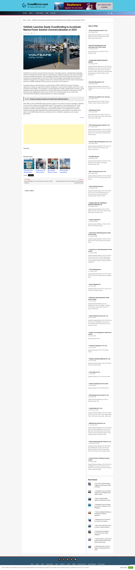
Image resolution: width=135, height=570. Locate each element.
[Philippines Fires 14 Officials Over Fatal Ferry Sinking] (91, 519)
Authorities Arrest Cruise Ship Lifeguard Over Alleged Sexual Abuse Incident (102, 492)
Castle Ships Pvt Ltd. (94, 372)
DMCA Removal (92, 564)
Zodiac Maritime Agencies (96, 186)
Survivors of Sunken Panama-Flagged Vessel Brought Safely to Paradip (102, 485)
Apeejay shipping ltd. (94, 219)
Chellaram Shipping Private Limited (98, 383)
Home (31, 564)
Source (82, 117)
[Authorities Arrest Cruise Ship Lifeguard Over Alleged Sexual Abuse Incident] (91, 491)
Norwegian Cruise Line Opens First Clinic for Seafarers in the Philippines (102, 506)
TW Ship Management (95, 269)
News (30, 13)
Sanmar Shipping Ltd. (95, 284)
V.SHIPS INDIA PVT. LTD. (95, 408)
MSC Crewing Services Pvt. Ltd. (97, 171)
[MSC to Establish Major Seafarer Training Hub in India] (91, 498)
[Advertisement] (53, 134)
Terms (74, 564)
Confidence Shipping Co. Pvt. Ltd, (98, 345)
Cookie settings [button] (123, 567)
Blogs (25, 13)
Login (68, 564)
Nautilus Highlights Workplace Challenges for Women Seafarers (102, 513)
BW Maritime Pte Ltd (94, 110)
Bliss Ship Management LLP (96, 82)
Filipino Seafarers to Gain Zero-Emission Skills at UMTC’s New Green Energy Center (103, 540)
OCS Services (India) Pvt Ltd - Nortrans (99, 97)
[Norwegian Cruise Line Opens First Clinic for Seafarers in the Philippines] (91, 504)
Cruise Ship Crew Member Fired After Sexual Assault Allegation (101, 533)
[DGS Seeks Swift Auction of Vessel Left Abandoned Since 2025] (91, 546)
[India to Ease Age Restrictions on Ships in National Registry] (91, 525)
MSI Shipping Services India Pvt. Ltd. (99, 395)
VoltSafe (31, 175)
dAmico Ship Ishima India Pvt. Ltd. (98, 30)
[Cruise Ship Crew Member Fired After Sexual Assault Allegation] (91, 531)
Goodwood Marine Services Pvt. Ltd (98, 316)
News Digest (39, 13)
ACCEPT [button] (130, 567)
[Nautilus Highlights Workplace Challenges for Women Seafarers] (91, 512)
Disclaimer (101, 564)
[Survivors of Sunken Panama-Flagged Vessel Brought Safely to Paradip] (91, 483)
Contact (53, 13)
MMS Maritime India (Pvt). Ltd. (97, 423)
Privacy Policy (82, 564)
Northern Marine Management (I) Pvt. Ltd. (100, 141)
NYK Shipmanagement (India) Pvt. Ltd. (99, 125)
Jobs (47, 13)
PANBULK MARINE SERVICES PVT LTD (99, 359)
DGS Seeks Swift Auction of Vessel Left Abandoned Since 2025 (102, 548)
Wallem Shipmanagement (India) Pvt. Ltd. (100, 441)
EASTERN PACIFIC (94, 156)
